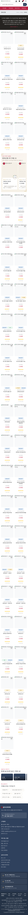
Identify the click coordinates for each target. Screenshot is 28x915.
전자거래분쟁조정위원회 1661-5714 (18, 909)
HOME (17, 12)
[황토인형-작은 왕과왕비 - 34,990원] (21, 68)
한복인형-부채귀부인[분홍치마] (21, 422)
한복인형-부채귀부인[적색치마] (21, 483)
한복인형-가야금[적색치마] (21, 663)
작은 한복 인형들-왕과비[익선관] (20, 243)
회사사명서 (3, 867)
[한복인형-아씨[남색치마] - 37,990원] (7, 501)
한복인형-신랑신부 (20, 391)
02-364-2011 (9, 816)
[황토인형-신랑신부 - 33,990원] (21, 200)
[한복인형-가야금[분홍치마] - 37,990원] (7, 652)
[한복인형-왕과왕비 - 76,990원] (21, 37)
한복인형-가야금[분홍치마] (7, 663)
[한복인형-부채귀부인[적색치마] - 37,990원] (21, 471)
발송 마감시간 (4, 845)
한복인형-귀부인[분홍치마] (21, 452)
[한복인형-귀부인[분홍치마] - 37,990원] (21, 440)
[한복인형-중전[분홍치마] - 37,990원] (21, 712)
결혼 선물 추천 (17, 793)
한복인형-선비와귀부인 (7, 331)
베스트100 (17, 8)
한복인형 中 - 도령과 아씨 (7, 603)
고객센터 (3, 821)
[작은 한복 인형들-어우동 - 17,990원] (21, 319)
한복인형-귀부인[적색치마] (21, 542)
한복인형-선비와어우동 (7, 633)
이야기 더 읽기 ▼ (14, 26)
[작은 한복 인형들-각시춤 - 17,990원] (21, 350)
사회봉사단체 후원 (5, 864)
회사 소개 (3, 857)
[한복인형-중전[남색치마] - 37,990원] (7, 471)
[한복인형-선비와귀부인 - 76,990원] (7, 319)
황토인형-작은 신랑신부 (7, 109)
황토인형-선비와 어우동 (7, 139)
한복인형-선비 (7, 724)
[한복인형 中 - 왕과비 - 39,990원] (21, 561)
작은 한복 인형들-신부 (7, 391)
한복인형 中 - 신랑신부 (7, 573)
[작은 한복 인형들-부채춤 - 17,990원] (21, 259)
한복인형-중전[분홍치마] (20, 724)
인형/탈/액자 (5, 789)
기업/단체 (24, 8)
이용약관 (9, 894)
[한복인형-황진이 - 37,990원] (7, 440)
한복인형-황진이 (7, 452)
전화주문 (3, 848)
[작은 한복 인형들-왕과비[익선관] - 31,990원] (21, 230)
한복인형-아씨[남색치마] (7, 512)
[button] (19, 1)
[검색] (25, 4)
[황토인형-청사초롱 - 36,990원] (21, 128)
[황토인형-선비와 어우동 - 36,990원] (7, 128)
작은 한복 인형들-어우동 (20, 331)
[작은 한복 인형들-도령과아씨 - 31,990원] (7, 289)
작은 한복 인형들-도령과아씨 (7, 301)
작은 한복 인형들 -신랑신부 (21, 301)
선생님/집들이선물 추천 (17, 789)
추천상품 (4, 8)
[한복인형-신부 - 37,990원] (21, 682)
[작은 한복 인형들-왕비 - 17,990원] (7, 259)
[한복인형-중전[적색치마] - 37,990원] (7, 531)
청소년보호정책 (20, 894)
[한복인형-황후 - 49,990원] (7, 410)
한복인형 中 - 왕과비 (20, 573)
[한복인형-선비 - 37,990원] (7, 712)
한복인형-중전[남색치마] (7, 482)
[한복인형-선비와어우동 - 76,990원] (7, 622)
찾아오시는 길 (4, 833)
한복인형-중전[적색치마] (7, 542)
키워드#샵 (11, 8)
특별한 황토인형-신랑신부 (20, 109)
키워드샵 (21, 12)
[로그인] (16, 1)
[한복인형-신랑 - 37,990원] (7, 682)
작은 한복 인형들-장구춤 (7, 361)
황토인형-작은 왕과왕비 (20, 79)
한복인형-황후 (7, 421)
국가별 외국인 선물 (6, 793)
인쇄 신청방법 (4, 850)
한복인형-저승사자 (7, 48)
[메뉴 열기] (26, 1)
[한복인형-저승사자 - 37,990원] (7, 37)
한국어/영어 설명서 (5, 862)
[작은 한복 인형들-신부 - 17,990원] (7, 380)
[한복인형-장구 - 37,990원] (21, 622)
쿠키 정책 (25, 894)
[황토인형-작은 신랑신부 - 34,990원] (7, 98)
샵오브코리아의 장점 (5, 860)
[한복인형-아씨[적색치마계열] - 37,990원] (21, 501)
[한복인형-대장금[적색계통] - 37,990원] (7, 743)
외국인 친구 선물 (6, 797)
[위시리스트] (11, 33)
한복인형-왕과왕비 (20, 49)
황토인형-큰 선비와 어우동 (7, 242)
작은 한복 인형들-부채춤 (20, 270)
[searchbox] (12, 4)
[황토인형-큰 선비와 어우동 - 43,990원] (7, 230)
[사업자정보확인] (18, 900)
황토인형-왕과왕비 (7, 211)
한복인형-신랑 (7, 693)
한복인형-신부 (20, 693)
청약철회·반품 (14, 894)
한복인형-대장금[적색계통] (7, 754)
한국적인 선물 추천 (17, 797)
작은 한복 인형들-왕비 (7, 270)
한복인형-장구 (20, 633)
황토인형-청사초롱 (20, 139)
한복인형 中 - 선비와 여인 (20, 603)
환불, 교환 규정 (4, 843)
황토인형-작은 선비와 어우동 (7, 79)
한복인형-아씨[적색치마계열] (20, 512)
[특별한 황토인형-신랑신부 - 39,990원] (21, 98)
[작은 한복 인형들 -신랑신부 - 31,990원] (21, 289)
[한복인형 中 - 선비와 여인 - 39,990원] (21, 592)
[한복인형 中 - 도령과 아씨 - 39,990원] (7, 592)
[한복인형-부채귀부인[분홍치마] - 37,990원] (21, 410)
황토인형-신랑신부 (20, 211)
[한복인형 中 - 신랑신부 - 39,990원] (7, 561)
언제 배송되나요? (5, 841)
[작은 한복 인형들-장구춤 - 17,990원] (7, 350)
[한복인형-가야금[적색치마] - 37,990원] (21, 652)
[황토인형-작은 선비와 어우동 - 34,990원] (7, 68)
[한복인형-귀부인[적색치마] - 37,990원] (21, 531)
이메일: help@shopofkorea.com (8, 831)
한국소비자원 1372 (8, 909)
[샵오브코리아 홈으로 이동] (5, 1)
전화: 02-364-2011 (5, 829)
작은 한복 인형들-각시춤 (20, 361)
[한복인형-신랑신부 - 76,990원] (21, 380)
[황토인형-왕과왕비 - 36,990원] (7, 200)
